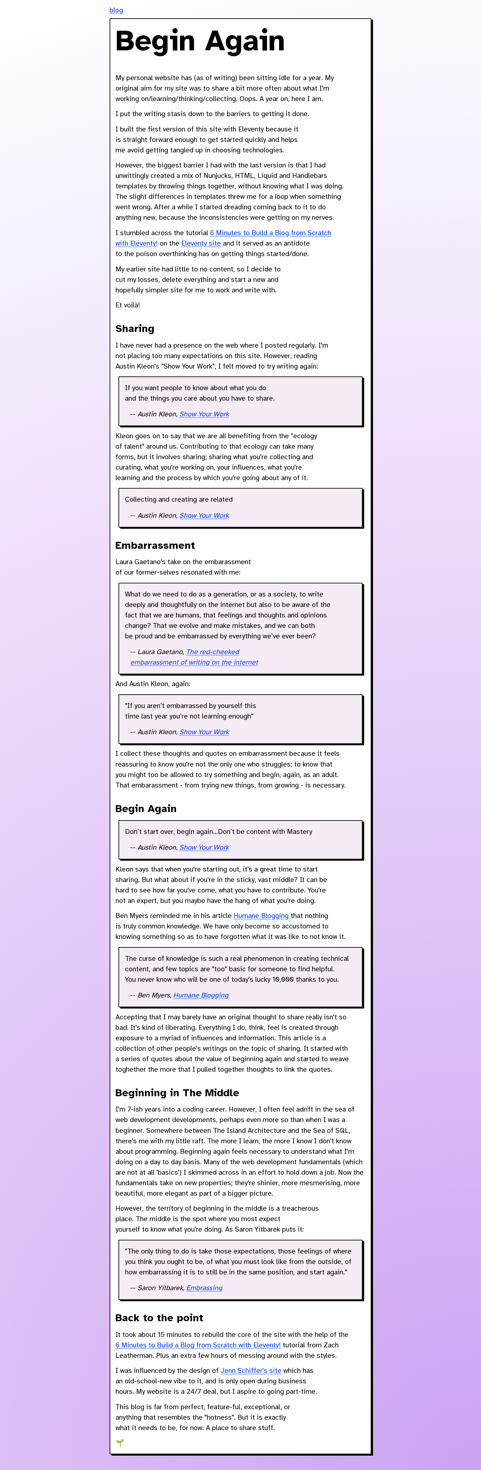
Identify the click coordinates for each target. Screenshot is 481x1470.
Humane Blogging (261, 916)
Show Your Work (204, 414)
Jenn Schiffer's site (251, 1371)
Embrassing (204, 1288)
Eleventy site (201, 243)
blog (116, 10)
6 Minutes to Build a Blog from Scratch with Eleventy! (198, 1345)
